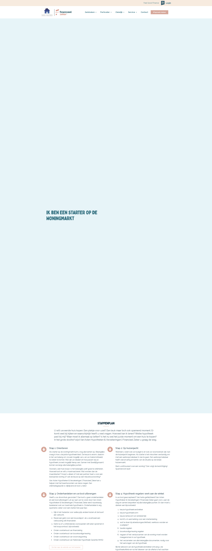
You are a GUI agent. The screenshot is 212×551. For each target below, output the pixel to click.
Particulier (105, 12)
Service (131, 12)
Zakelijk (118, 12)
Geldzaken (90, 12)
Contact (144, 12)
